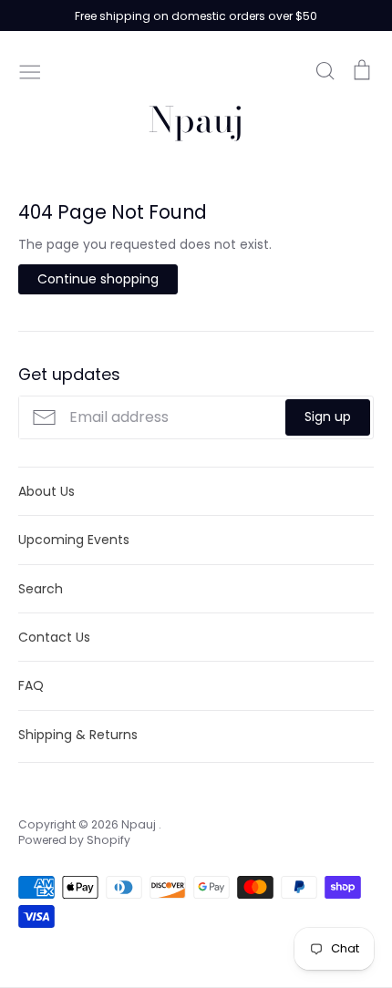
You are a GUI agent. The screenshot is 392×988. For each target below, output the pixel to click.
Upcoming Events (73, 539)
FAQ (31, 685)
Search (40, 589)
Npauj (196, 120)
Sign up (327, 416)
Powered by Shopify (74, 840)
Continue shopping (98, 279)
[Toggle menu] (30, 70)
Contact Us (54, 637)
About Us (46, 491)
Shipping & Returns (78, 735)
